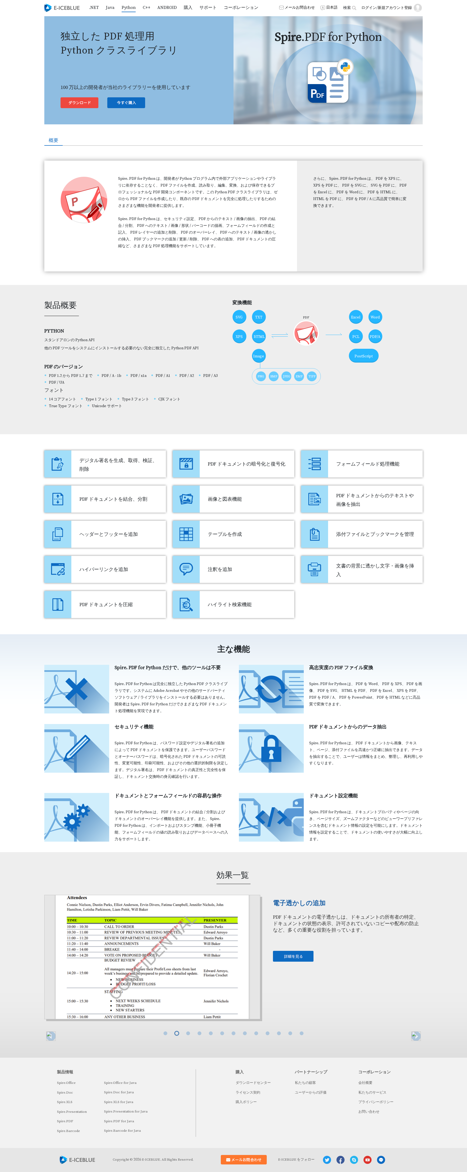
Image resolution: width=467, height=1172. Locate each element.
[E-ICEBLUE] (62, 8)
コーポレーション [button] (241, 7)
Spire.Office (66, 1083)
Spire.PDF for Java (119, 1121)
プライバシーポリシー (375, 1102)
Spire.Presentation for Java (126, 1111)
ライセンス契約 (248, 1092)
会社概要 (365, 1083)
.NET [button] (94, 7)
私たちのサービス (372, 1092)
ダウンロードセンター (253, 1083)
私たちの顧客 (305, 1083)
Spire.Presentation (72, 1112)
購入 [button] (188, 7)
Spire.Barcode (68, 1131)
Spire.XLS (64, 1102)
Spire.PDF (65, 1121)
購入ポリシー (246, 1102)
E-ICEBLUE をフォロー (296, 1159)
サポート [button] (208, 7)
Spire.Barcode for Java (122, 1130)
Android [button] (167, 7)
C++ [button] (146, 7)
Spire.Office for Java (120, 1083)
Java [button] (110, 7)
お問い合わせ (368, 1112)
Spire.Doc (65, 1092)
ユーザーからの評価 (310, 1092)
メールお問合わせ (300, 7)
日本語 (332, 7)
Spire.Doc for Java (119, 1092)
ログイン (368, 7)
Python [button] (129, 7)
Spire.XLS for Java (118, 1102)
